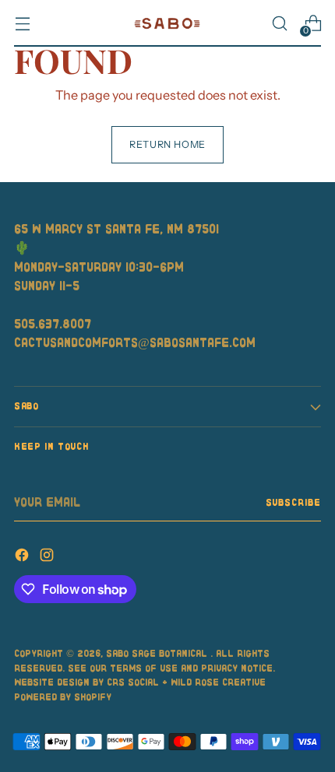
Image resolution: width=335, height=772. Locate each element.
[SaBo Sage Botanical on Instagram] (48, 557)
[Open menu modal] (22, 24)
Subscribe (294, 502)
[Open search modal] (279, 24)
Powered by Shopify (62, 697)
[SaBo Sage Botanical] (167, 24)
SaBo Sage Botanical (158, 653)
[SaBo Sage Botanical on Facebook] (23, 557)
